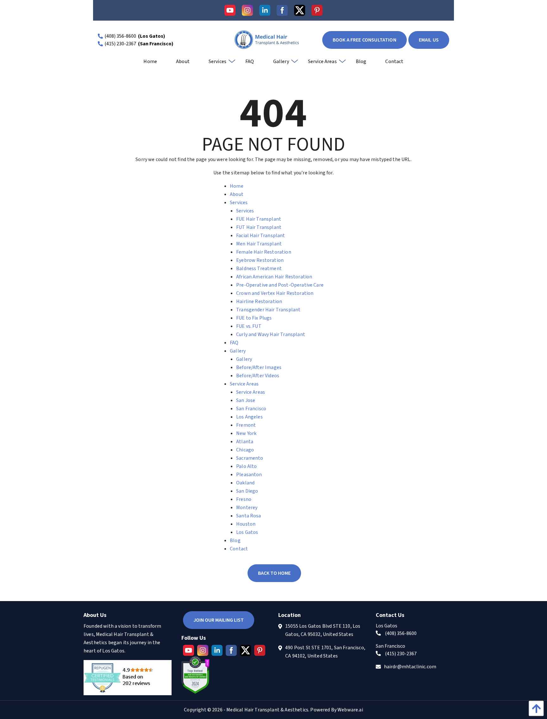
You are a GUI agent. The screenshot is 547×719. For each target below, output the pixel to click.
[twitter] (299, 10)
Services (239, 202)
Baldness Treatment (259, 268)
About (236, 194)
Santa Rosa (248, 515)
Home (236, 186)
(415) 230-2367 (120, 43)
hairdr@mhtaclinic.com (410, 666)
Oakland (245, 482)
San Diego (247, 491)
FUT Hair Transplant (258, 227)
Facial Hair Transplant (260, 235)
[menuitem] (150, 64)
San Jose (245, 400)
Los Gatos (247, 532)
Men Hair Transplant (259, 243)
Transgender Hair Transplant (268, 309)
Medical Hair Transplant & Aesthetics (267, 709)
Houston (245, 524)
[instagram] (247, 10)
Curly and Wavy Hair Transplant (270, 334)
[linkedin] (264, 10)
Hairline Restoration (259, 301)
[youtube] (230, 10)
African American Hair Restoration (274, 276)
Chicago (245, 449)
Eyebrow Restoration (260, 260)
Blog (235, 540)
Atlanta (244, 441)
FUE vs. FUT (248, 326)
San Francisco (251, 408)
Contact (239, 548)
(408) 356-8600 (120, 36)
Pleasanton (249, 474)
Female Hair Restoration (263, 252)
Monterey (246, 507)
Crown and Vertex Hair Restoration (274, 293)
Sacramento (249, 458)
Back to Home (274, 573)
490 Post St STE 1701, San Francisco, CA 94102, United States (325, 651)
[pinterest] (317, 10)
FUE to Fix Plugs (254, 317)
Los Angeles (249, 416)
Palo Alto (246, 466)
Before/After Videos (257, 375)
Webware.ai (350, 709)
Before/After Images (258, 367)
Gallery (238, 350)
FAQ (234, 342)
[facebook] (282, 10)
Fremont (246, 425)
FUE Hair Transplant (258, 219)
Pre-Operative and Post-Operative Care (280, 285)
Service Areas (244, 383)
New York (246, 433)
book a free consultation (364, 39)
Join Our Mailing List (218, 620)
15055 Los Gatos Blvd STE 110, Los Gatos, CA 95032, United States (322, 630)
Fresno (243, 499)
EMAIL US (429, 39)
